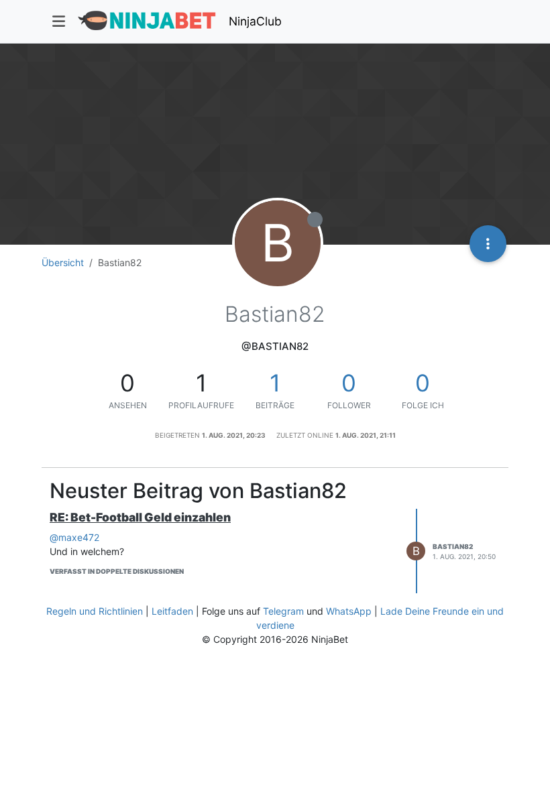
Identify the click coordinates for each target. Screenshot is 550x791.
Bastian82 (453, 546)
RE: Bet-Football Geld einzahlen (140, 517)
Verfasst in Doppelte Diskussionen (117, 571)
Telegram (283, 611)
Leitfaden (172, 611)
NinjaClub (255, 21)
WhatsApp (349, 611)
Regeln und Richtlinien (94, 611)
